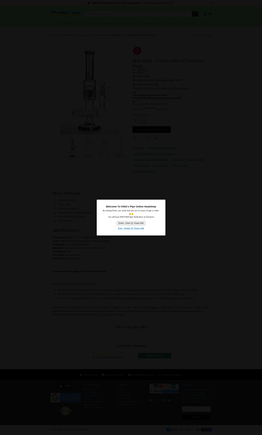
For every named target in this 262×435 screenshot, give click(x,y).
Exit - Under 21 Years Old (131, 228)
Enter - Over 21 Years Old (131, 223)
